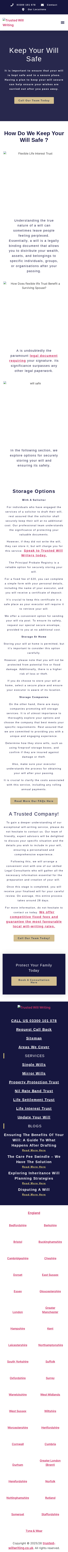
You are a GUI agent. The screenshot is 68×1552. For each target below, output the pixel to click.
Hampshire (17, 1328)
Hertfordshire (50, 1427)
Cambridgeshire (17, 1258)
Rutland (50, 1497)
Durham (17, 1464)
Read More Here (34, 1150)
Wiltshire (50, 1411)
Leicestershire (17, 1345)
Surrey (50, 1378)
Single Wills (34, 1065)
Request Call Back (34, 1029)
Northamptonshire (50, 1345)
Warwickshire (18, 1394)
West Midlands (50, 1394)
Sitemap (34, 1038)
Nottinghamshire (17, 1497)
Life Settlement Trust (34, 1100)
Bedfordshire (18, 1225)
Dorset (17, 1275)
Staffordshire (50, 1514)
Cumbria (50, 1444)
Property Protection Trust (34, 1082)
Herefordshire (18, 1481)
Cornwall (18, 1444)
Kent (50, 1328)
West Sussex (17, 1411)
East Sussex (50, 1275)
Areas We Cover (34, 1047)
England (34, 1213)
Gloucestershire (50, 1291)
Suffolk (50, 1361)
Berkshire (50, 1225)
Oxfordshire (18, 1378)
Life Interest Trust (34, 1108)
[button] (62, 22)
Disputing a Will (34, 1190)
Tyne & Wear (34, 1531)
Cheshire (50, 1258)
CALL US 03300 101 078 (34, 1021)
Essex (18, 1291)
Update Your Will (34, 1117)
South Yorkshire (17, 1361)
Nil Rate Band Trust (34, 1091)
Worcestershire (17, 1427)
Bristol (17, 1241)
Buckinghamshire (50, 1241)
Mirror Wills (34, 1073)
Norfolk (50, 1481)
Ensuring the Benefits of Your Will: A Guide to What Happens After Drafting (34, 1140)
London (18, 1312)
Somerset (17, 1514)
